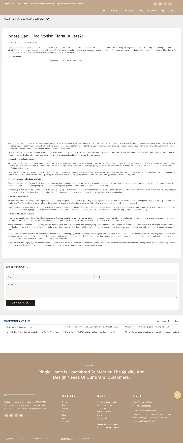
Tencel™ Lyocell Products (107, 424)
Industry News (161, 321)
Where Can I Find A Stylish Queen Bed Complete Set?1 (147, 327)
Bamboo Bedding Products (108, 427)
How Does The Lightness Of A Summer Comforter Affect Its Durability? (92, 327)
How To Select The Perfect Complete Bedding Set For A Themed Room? (33, 332)
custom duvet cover (29, 220)
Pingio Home (9, 19)
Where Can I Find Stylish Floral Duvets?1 (33, 19)
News (170, 321)
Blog (176, 321)
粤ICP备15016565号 (85, 439)
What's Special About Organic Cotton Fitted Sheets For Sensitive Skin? (19, 327)
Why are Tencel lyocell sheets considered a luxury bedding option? (152, 332)
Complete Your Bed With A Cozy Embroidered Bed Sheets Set (90, 332)
